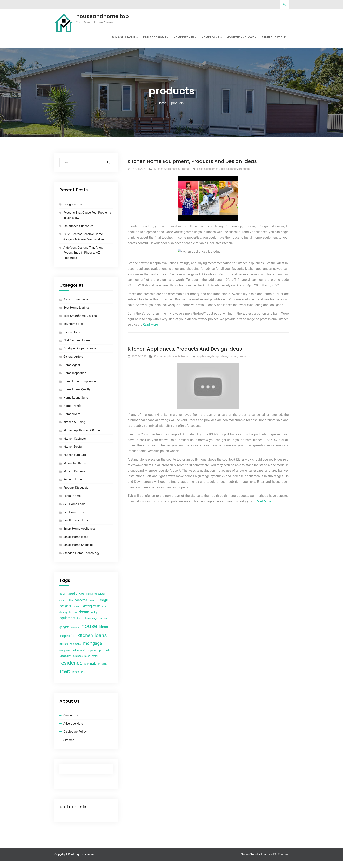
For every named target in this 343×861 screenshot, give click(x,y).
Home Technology (240, 37)
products (244, 168)
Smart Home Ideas (75, 536)
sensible (92, 663)
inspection (67, 636)
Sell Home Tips (73, 512)
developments (91, 606)
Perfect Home (72, 479)
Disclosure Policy (75, 731)
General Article (274, 37)
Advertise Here (73, 723)
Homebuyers (71, 414)
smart (64, 671)
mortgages (64, 650)
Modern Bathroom (75, 471)
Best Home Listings (76, 307)
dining (63, 612)
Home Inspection (74, 373)
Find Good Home (154, 37)
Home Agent (71, 365)
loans (101, 635)
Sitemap (68, 740)
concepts (81, 600)
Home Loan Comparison (79, 381)
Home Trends (72, 406)
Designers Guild (73, 204)
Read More (150, 324)
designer (65, 606)
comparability (66, 600)
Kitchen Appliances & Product (172, 168)
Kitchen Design (73, 446)
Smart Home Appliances (79, 528)
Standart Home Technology (81, 553)
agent (62, 593)
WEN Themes (280, 854)
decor (92, 600)
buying (89, 594)
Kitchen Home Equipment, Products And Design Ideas (192, 161)
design (201, 168)
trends (75, 671)
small (105, 664)
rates (87, 655)
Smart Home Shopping (78, 545)
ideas (224, 168)
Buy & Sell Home (123, 37)
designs (77, 606)
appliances (203, 356)
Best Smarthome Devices (80, 316)
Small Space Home (76, 520)
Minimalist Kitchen (75, 463)
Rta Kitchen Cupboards (78, 226)
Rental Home (72, 496)
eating (94, 612)
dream (84, 612)
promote (105, 650)
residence (70, 663)
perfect (93, 650)
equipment (212, 168)
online (75, 650)
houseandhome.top (102, 16)
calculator (99, 593)
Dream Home (72, 332)
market (63, 643)
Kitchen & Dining (74, 422)
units (83, 672)
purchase (78, 656)
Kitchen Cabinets (74, 438)
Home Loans (210, 37)
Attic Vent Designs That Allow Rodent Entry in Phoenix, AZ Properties (83, 253)
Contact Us (70, 715)
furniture (104, 618)
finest (80, 618)
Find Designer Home (76, 340)
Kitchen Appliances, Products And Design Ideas (185, 349)
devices (106, 606)
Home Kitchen (184, 37)
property (65, 656)
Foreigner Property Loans (80, 348)
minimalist (75, 644)
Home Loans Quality (76, 389)
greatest (75, 627)
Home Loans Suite (75, 397)
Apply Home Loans (76, 299)
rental (95, 656)
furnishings (91, 618)
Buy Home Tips (73, 324)
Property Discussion (76, 487)
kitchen (232, 168)
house (89, 626)
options (84, 650)
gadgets (64, 627)
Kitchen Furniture (74, 455)
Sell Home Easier (74, 504)
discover (73, 612)
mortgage (92, 643)
